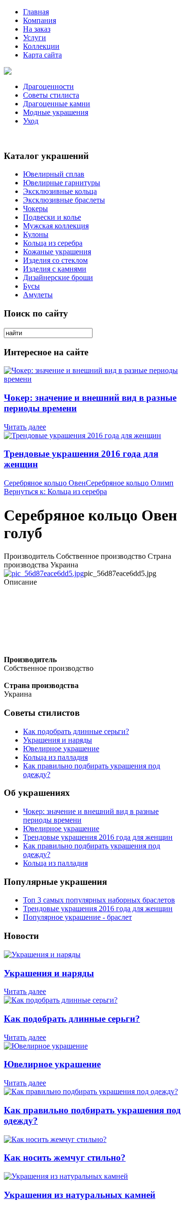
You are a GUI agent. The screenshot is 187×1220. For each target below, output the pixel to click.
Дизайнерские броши (58, 277)
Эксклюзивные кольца (60, 191)
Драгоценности (48, 86)
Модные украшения (55, 112)
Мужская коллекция (56, 226)
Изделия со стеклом (55, 260)
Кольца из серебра (52, 243)
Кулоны (35, 234)
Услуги (34, 38)
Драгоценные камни (56, 104)
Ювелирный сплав (53, 174)
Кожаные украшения (57, 252)
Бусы (31, 286)
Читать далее (25, 427)
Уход (30, 121)
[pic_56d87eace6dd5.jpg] (44, 573)
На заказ (36, 29)
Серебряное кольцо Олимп (130, 483)
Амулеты (38, 295)
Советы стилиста (51, 95)
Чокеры (35, 208)
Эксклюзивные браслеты (64, 200)
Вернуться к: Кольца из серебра (55, 491)
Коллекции (41, 46)
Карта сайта (42, 55)
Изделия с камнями (54, 269)
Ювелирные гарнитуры (61, 183)
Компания (39, 20)
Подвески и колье (52, 217)
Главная (36, 12)
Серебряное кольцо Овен (45, 483)
